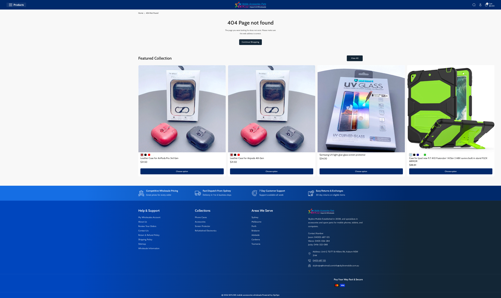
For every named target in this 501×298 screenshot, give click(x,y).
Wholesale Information (148, 248)
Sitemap (142, 244)
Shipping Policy (145, 239)
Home (140, 13)
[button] (16, 5)
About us (142, 222)
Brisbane (256, 230)
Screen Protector (202, 226)
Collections (202, 210)
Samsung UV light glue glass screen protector (342, 154)
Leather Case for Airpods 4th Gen (247, 158)
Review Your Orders (147, 226)
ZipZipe (276, 295)
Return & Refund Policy (149, 235)
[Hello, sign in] (480, 5)
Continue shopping (250, 42)
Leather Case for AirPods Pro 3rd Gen (159, 158)
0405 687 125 (319, 260)
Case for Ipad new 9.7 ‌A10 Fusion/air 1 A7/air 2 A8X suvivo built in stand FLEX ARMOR (448, 160)
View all (354, 58)
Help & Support (149, 210)
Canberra (256, 239)
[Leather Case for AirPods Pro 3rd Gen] (182, 108)
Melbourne (256, 222)
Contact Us (143, 230)
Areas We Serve (262, 210)
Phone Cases (201, 217)
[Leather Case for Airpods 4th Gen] (271, 108)
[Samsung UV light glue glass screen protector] (361, 108)
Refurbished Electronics (205, 230)
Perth (254, 226)
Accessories (200, 222)
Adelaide (256, 235)
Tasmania (256, 244)
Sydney (255, 217)
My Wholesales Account (149, 217)
